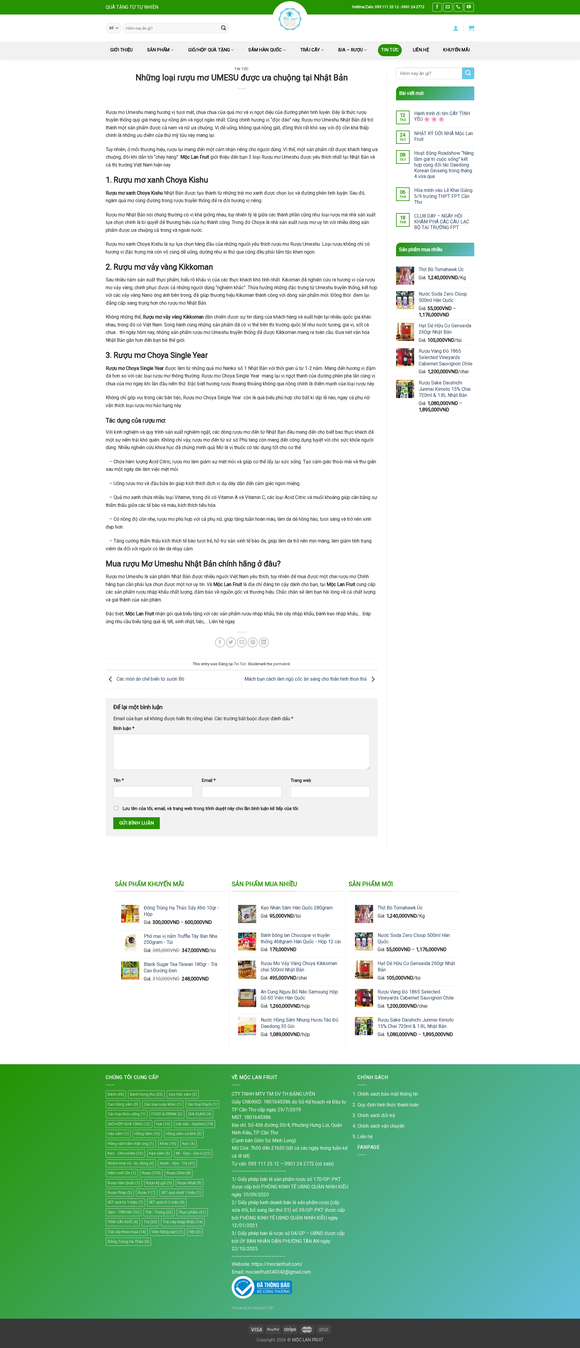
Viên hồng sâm (167, 1232)
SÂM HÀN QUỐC (265, 50)
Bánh (116, 1094)
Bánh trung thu (146, 1094)
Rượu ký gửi (159, 1183)
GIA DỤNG (199, 1114)
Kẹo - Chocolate (125, 1153)
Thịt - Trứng (159, 1212)
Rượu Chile (178, 1173)
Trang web (301, 780)
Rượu (151, 1173)
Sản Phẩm (158, 50)
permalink (281, 664)
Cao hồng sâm (123, 1104)
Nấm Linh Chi (122, 1173)
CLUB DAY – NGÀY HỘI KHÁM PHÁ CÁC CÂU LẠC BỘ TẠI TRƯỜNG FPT (441, 221)
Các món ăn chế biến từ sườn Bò (149, 679)
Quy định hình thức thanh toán (388, 1105)
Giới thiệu (121, 50)
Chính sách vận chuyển (380, 1126)
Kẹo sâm (159, 1153)
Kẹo (188, 1143)
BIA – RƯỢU (350, 50)
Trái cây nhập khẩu (183, 1222)
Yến (195, 1232)
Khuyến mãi (456, 50)
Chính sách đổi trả (376, 1115)
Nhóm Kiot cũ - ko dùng (131, 1163)
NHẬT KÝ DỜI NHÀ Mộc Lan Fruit (443, 136)
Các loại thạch (202, 1104)
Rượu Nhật (189, 1183)
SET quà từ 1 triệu (125, 1202)
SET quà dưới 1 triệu (181, 1192)
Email (209, 780)
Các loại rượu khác (163, 1104)
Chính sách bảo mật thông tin (387, 1094)
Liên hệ (364, 1136)
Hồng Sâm (147, 1133)
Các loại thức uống (127, 1114)
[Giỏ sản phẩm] (471, 28)
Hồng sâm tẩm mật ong (131, 1143)
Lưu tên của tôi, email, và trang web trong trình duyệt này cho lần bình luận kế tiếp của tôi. (211, 808)
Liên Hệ (421, 50)
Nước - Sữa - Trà (177, 1163)
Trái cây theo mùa (127, 1232)
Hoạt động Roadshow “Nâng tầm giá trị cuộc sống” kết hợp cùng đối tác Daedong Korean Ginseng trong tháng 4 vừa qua (444, 164)
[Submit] (223, 28)
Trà (150, 1222)
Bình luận (123, 728)
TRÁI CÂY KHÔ (123, 1222)
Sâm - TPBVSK (124, 1212)
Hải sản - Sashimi (194, 1124)
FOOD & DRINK (166, 1114)
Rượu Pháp (120, 1192)
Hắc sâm (118, 1133)
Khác (168, 1143)
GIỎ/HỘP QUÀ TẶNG (209, 50)
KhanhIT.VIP (263, 1308)
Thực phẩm (192, 1212)
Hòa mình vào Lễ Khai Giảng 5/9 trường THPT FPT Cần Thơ (443, 196)
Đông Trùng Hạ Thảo (128, 1241)
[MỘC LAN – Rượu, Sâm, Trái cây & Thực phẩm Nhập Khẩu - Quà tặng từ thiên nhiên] (290, 19)
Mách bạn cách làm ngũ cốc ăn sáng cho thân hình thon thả (306, 679)
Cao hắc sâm (183, 1094)
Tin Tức (389, 50)
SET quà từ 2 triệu (167, 1202)
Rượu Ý (147, 1192)
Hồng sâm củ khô (184, 1133)
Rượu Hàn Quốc (124, 1183)
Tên (118, 780)
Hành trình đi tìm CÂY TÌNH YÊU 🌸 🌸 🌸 (442, 116)
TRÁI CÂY (310, 50)
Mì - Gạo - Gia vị (193, 1153)
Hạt (163, 1124)
